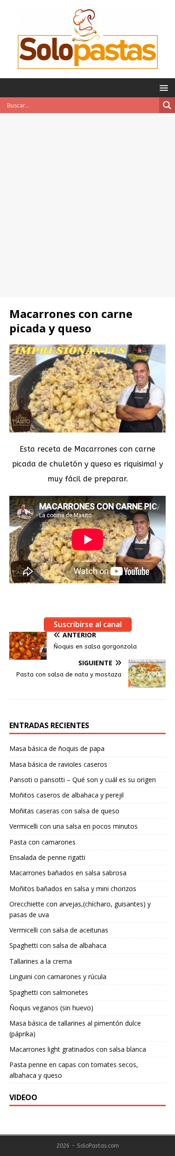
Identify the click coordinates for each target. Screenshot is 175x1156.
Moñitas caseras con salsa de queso (64, 810)
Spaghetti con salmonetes (48, 992)
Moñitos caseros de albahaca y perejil (66, 795)
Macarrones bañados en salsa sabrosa (67, 872)
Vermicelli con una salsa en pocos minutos (73, 826)
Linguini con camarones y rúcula (57, 976)
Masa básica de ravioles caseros (58, 764)
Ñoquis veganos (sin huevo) (51, 1007)
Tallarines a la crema (40, 961)
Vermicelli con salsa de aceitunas (58, 930)
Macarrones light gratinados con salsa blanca (77, 1049)
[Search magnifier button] (167, 105)
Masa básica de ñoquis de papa (57, 748)
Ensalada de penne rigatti (47, 857)
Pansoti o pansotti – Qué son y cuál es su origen (82, 779)
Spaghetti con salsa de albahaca (57, 945)
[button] (162, 87)
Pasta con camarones (42, 842)
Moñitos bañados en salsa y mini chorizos (72, 888)
